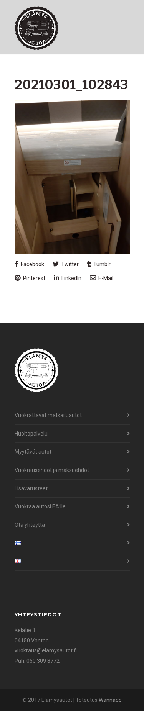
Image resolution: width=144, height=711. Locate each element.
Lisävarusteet (31, 488)
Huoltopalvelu (31, 434)
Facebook (32, 264)
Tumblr (101, 264)
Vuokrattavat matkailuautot (48, 415)
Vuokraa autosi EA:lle (40, 506)
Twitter (69, 264)
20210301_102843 (71, 85)
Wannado (110, 700)
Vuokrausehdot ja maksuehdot (52, 470)
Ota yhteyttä (30, 525)
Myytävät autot (33, 452)
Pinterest (33, 278)
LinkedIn (70, 278)
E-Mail (105, 278)
